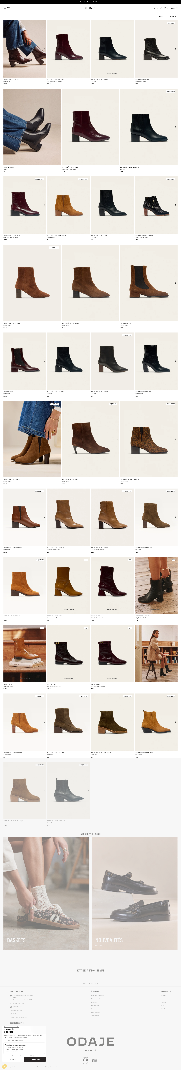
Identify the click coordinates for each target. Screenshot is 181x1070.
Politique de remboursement (18, 1017)
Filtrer (172, 16)
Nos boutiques (95, 1012)
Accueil (85, 983)
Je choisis (13, 1059)
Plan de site (40, 1067)
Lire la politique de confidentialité (13, 1040)
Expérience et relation (12, 1051)
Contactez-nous (18, 1007)
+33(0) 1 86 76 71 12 (18, 1003)
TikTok (163, 1005)
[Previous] (5, 49)
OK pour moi (35, 1059)
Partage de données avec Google (15, 1047)
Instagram (164, 999)
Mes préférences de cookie (53, 1067)
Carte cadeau (95, 1005)
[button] (4, 1066)
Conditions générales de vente (12, 1067)
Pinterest (163, 1002)
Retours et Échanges (16, 1010)
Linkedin (163, 1009)
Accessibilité (95, 1016)
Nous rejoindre (95, 1009)
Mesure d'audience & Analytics (14, 1049)
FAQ (14, 1013)
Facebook (164, 995)
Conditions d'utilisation (29, 1067)
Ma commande (95, 999)
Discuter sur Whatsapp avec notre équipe (23, 997)
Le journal (94, 1002)
